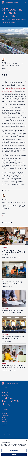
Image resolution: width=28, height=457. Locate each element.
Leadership (4, 421)
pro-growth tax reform (7, 91)
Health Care (4, 247)
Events (3, 417)
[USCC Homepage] (14, 383)
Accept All (14, 454)
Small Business (5, 308)
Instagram (4, 429)
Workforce (4, 363)
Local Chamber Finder (7, 435)
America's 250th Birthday (10, 403)
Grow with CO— (5, 433)
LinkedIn (4, 425)
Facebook (4, 427)
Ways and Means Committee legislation (15, 88)
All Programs (4, 413)
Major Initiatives (5, 415)
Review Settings (14, 450)
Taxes (3, 215)
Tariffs (5, 395)
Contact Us (4, 423)
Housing (6, 392)
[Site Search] (22, 2)
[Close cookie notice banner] (26, 440)
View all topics (5, 409)
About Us (4, 419)
